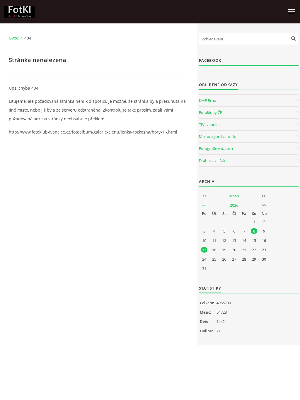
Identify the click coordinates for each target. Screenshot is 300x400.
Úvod (14, 38)
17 (204, 249)
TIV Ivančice (209, 124)
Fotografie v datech (216, 148)
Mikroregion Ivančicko (218, 136)
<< (204, 196)
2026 (234, 205)
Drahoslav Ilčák (212, 160)
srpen (234, 196)
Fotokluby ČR (210, 112)
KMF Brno (207, 100)
